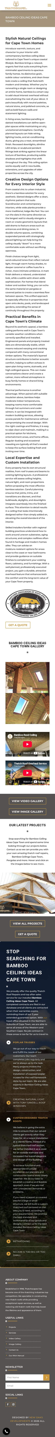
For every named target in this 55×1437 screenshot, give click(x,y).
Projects (12, 1327)
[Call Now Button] (6, 1431)
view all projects (27, 923)
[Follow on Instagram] (13, 1404)
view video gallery (27, 801)
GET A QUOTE (17, 625)
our (45, 1017)
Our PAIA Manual (16, 1355)
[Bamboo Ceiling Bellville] (27, 692)
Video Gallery (15, 1338)
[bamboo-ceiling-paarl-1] (27, 723)
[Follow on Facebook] (7, 1404)
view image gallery (27, 811)
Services (12, 1333)
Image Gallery (15, 1344)
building (37, 1159)
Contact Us (13, 1350)
